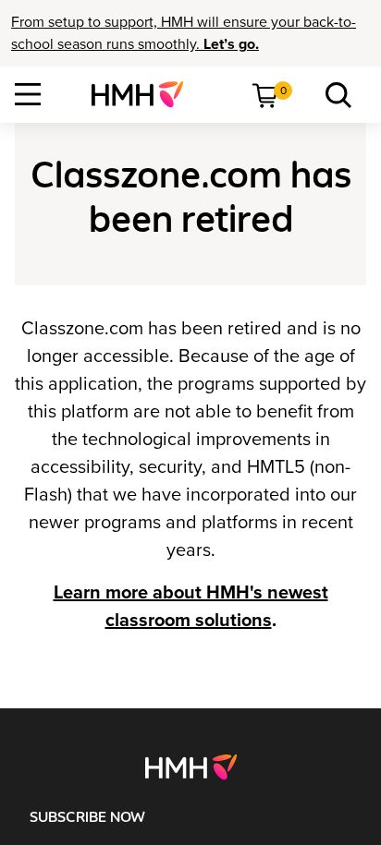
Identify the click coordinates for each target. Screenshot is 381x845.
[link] (145, 94)
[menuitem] (145, 94)
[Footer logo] (191, 766)
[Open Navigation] (28, 94)
